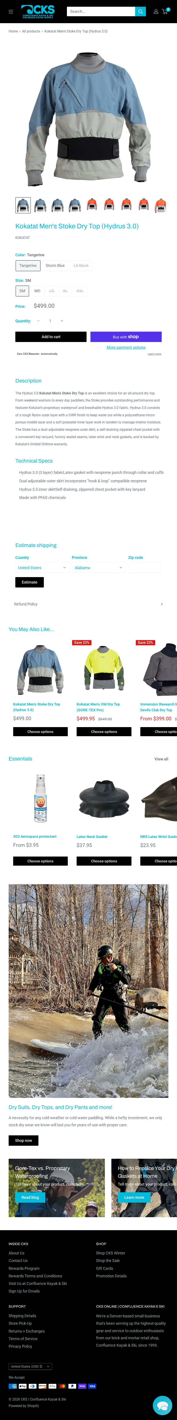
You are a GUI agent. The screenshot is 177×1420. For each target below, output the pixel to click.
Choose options (40, 731)
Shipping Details (22, 1316)
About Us (16, 1253)
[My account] (156, 11)
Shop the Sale (108, 1260)
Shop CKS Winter (110, 1253)
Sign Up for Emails (24, 1291)
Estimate (29, 582)
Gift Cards (104, 1268)
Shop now (23, 1140)
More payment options (126, 347)
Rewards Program (24, 1268)
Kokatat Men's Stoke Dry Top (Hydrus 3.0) (36, 707)
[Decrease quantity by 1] (38, 320)
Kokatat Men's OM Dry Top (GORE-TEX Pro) (98, 707)
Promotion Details (111, 1276)
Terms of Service (23, 1338)
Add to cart (51, 336)
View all (162, 759)
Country (22, 557)
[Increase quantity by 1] (61, 320)
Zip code (135, 557)
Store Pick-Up (20, 1323)
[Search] (140, 11)
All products (31, 31)
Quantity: (23, 321)
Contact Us (18, 1260)
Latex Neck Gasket (92, 836)
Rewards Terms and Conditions (35, 1276)
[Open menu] (11, 11)
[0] (165, 11)
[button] (162, 1405)
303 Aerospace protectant (35, 836)
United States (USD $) (26, 1366)
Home (13, 31)
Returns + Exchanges (27, 1331)
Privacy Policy (20, 1346)
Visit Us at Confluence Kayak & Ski (38, 1283)
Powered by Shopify (24, 1406)
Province (79, 557)
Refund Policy (26, 604)
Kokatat (22, 238)
